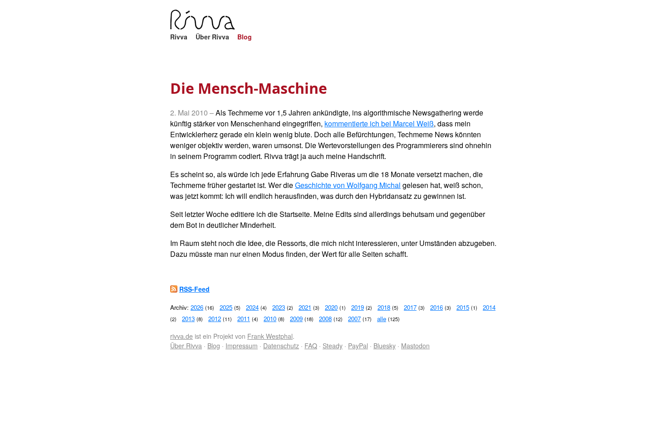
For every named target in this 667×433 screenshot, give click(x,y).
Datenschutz (281, 345)
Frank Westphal (270, 336)
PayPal (358, 345)
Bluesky (384, 345)
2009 (296, 318)
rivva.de (181, 336)
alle (381, 318)
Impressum (242, 345)
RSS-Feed (194, 288)
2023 (278, 307)
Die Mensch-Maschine (248, 88)
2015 (462, 307)
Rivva (178, 36)
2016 (436, 307)
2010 (270, 318)
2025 (226, 307)
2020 (331, 307)
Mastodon (415, 345)
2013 (188, 318)
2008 (325, 318)
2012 (214, 318)
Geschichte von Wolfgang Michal (348, 185)
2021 (305, 307)
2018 (384, 307)
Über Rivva (212, 36)
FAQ (310, 345)
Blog (244, 36)
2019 (357, 307)
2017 (410, 307)
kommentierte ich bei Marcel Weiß (379, 123)
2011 (243, 318)
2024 (252, 307)
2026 (197, 307)
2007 (354, 318)
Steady (333, 345)
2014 (489, 307)
